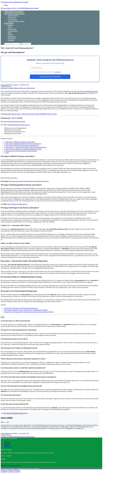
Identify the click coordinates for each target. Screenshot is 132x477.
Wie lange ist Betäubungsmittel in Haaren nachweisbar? (22, 144)
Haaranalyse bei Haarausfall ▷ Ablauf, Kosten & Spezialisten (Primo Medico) (29, 312)
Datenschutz (58, 72)
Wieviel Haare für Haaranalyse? (17, 204)
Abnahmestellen (13, 15)
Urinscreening (12, 19)
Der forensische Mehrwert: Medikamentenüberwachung (22, 149)
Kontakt (6, 445)
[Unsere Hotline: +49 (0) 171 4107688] (20, 8)
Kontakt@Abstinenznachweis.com (19, 125)
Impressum (7, 443)
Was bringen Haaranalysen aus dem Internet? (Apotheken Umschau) (26, 310)
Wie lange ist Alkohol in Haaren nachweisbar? (19, 142)
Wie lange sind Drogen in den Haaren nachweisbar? (21, 145)
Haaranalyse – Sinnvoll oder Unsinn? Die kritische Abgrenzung (25, 147)
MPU (9, 33)
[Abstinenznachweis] (14, 2)
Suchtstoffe (11, 38)
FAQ (6, 153)
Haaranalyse (12, 17)
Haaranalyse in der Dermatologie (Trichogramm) (20, 151)
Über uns (7, 441)
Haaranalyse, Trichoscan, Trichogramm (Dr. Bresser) (21, 308)
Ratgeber (8, 23)
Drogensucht (12, 29)
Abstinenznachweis (13, 12)
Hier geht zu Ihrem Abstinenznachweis (13, 121)
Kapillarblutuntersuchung (16, 21)
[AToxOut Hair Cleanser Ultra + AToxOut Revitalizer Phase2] (29, 114)
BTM (9, 27)
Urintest (10, 35)
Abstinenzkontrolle (14, 14)
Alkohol (10, 25)
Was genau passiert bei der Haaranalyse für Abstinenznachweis (29, 181)
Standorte (11, 40)
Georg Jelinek (5, 85)
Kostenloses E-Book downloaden (50, 76)
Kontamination (13, 31)
